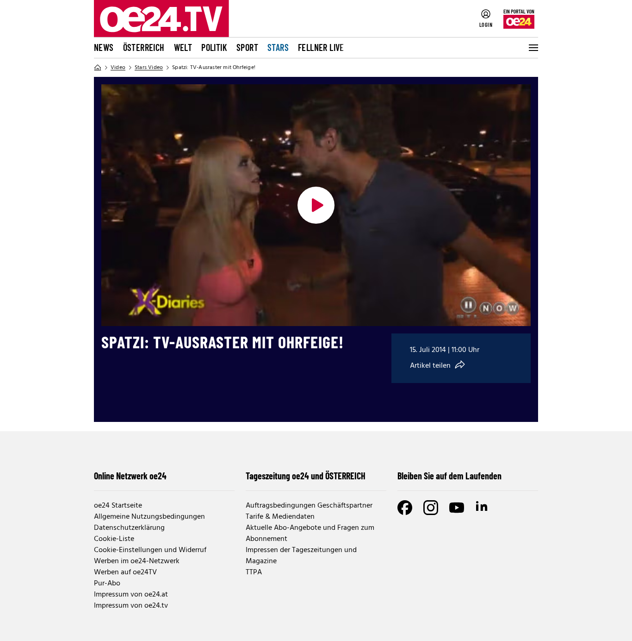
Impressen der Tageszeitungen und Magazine (301, 555)
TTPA (254, 572)
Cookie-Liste (114, 539)
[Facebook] (404, 507)
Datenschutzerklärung (129, 528)
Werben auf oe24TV (125, 572)
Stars (278, 47)
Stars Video (149, 67)
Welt (183, 47)
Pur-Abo (107, 584)
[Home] (97, 67)
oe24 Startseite (118, 506)
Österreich (144, 47)
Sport (247, 47)
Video (118, 67)
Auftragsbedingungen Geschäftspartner (309, 506)
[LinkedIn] (482, 507)
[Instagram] (430, 507)
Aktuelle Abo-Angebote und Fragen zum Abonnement (310, 533)
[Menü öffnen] (532, 48)
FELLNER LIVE (321, 47)
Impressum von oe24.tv (131, 606)
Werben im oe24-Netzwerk (137, 561)
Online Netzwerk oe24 (130, 475)
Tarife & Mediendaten (280, 517)
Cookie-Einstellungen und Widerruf (150, 550)
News (104, 47)
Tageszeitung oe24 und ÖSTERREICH (306, 475)
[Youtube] (456, 507)
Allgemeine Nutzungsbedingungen (149, 517)
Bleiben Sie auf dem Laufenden (449, 475)
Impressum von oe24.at (131, 595)
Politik (214, 47)
